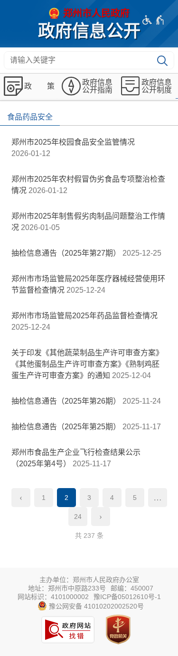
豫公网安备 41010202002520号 (95, 606)
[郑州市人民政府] (89, 13)
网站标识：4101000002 (53, 596)
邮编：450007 (132, 588)
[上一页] (20, 497)
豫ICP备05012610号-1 (127, 596)
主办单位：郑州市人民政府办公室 (89, 579)
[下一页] (100, 516)
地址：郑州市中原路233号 (67, 588)
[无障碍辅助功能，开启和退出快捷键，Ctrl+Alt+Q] (153, 20)
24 (78, 516)
